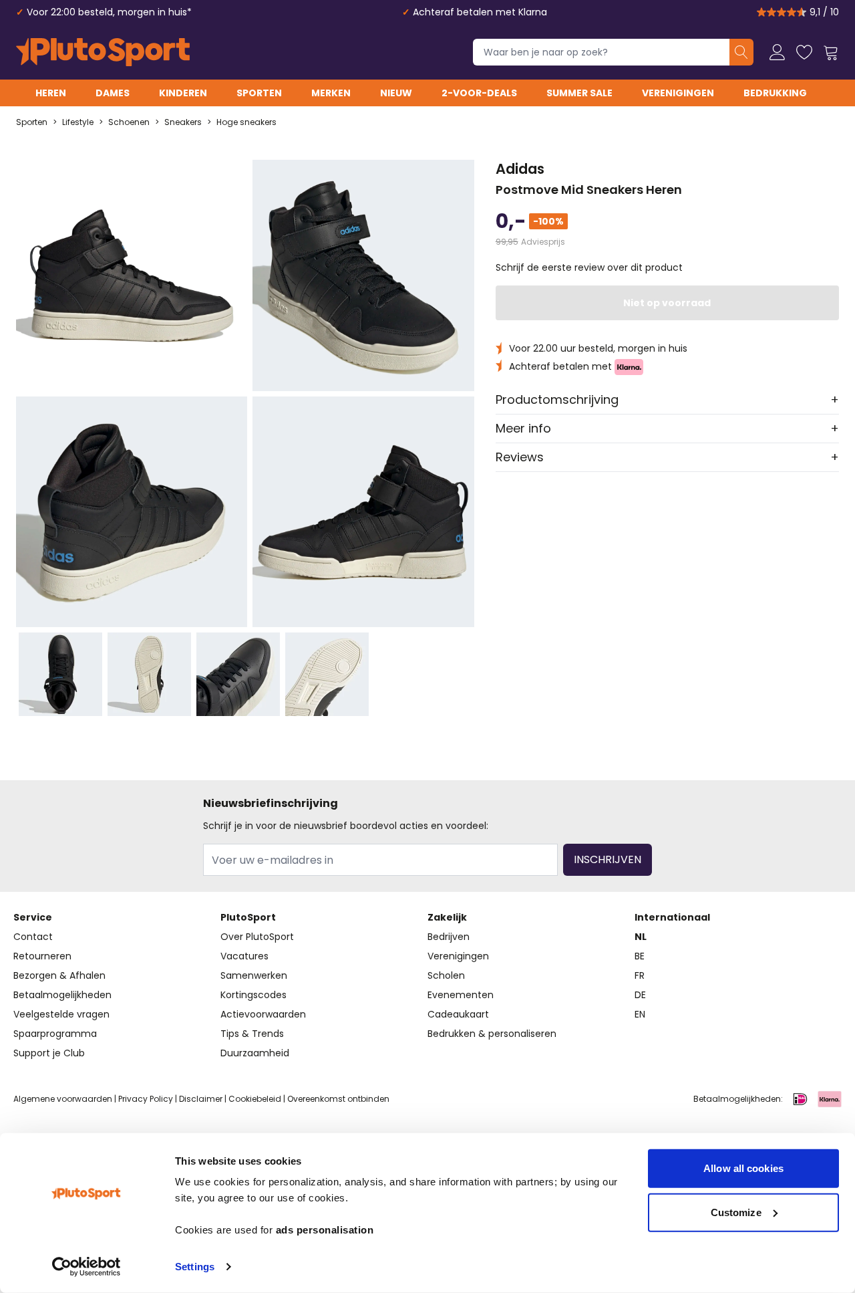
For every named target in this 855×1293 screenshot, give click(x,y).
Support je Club (49, 1053)
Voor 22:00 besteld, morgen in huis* (109, 12)
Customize (736, 1211)
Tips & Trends (252, 1033)
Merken (331, 93)
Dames (113, 93)
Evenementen (461, 995)
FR (640, 975)
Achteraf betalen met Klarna (480, 12)
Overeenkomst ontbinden (338, 1098)
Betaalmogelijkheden (62, 995)
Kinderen (183, 93)
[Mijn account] (778, 52)
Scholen (446, 975)
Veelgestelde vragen (61, 1014)
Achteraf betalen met (562, 366)
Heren (50, 93)
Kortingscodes (253, 995)
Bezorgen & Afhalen (59, 975)
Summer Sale (579, 93)
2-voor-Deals (479, 93)
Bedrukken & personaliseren (492, 1033)
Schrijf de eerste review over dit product (589, 267)
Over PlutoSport (257, 936)
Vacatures (244, 956)
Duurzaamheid (254, 1053)
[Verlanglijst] (804, 52)
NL (641, 936)
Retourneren (42, 956)
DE (640, 995)
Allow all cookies (743, 1168)
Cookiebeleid (254, 1098)
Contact (33, 936)
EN (640, 1014)
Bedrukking (775, 93)
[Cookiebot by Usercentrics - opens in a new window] (86, 1267)
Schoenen (129, 122)
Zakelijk (447, 917)
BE (640, 956)
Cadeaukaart (458, 1014)
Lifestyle (78, 122)
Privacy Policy (145, 1098)
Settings (194, 1266)
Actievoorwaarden (263, 1014)
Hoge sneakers (246, 122)
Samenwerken (253, 975)
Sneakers (183, 122)
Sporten (259, 93)
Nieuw (396, 93)
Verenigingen (678, 93)
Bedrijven (449, 936)
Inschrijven (607, 859)
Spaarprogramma (55, 1033)
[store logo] (103, 52)
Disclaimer (200, 1098)
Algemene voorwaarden (62, 1098)
